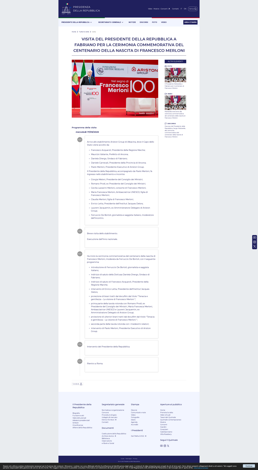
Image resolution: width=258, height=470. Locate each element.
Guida (122, 458)
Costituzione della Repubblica (114, 434)
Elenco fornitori (108, 420)
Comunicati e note (138, 412)
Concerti (163, 425)
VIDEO (164, 22)
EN (185, 9)
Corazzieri (164, 429)
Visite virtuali (165, 415)
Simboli (75, 423)
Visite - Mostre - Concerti (157, 9)
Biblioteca (106, 438)
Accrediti (134, 425)
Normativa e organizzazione (113, 410)
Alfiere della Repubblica (82, 428)
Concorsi (105, 412)
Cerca (191, 9)
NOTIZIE (132, 22)
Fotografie (135, 417)
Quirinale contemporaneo (170, 420)
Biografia (76, 413)
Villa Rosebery (166, 434)
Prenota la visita (166, 412)
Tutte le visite (84, 32)
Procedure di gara (109, 415)
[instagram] (165, 446)
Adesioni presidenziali (81, 420)
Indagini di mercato (109, 417)
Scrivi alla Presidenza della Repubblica (129, 461)
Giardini (163, 427)
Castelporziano (166, 432)
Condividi (76, 384)
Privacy (135, 458)
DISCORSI (144, 22)
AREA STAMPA (190, 22)
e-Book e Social (108, 443)
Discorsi (134, 410)
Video (133, 415)
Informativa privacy (201, 467)
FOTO (154, 22)
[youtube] (161, 446)
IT (181, 9)
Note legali (129, 458)
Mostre (163, 422)
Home (74, 32)
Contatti (175, 9)
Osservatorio (107, 441)
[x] (168, 446)
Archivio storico (108, 436)
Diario (133, 420)
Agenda (134, 422)
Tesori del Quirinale (168, 417)
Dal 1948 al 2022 (137, 436)
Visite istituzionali (79, 418)
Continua (249, 466)
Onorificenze (78, 425)
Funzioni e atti (78, 416)
